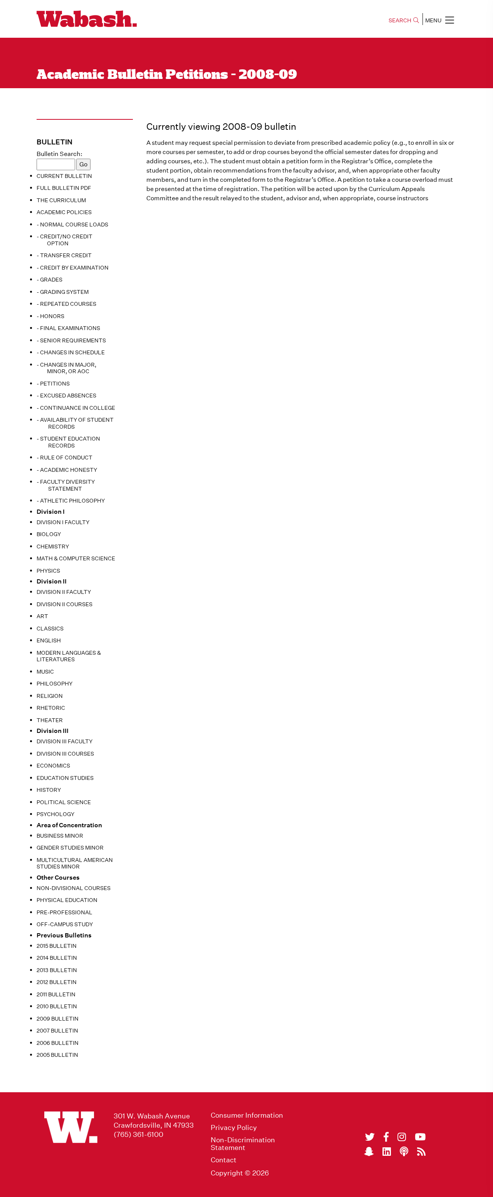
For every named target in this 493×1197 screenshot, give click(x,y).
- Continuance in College (76, 407)
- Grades (49, 279)
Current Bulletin (64, 176)
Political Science (64, 802)
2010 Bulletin (57, 1006)
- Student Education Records (68, 442)
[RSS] (421, 1151)
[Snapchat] (369, 1151)
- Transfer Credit (64, 255)
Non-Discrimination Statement (243, 1144)
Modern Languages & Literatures (69, 656)
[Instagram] (401, 1137)
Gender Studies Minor (70, 847)
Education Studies (65, 778)
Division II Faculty (64, 591)
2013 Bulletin (57, 970)
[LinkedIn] (386, 1151)
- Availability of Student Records (75, 423)
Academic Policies (64, 212)
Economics (53, 765)
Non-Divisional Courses (74, 888)
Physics (48, 570)
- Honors (50, 316)
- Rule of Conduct (64, 457)
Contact (223, 1160)
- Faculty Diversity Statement (66, 485)
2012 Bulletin (57, 982)
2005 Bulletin (57, 1054)
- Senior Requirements (71, 340)
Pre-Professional (64, 912)
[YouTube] (420, 1137)
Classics (50, 628)
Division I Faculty (63, 522)
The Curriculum (61, 200)
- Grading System (63, 291)
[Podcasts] (404, 1151)
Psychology (55, 814)
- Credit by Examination (73, 267)
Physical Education (67, 900)
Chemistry (53, 546)
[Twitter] (370, 1137)
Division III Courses (65, 753)
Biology (49, 534)
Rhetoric (51, 707)
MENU (433, 20)
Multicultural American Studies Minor (75, 863)
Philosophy (54, 683)
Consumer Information (247, 1115)
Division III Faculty (64, 741)
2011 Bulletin (56, 994)
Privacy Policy (234, 1128)
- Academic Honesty (67, 469)
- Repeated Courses (66, 303)
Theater (50, 720)
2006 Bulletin (58, 1042)
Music (45, 671)
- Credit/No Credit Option (64, 240)
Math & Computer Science (76, 558)
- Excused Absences (66, 395)
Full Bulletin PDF (64, 187)
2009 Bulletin (58, 1018)
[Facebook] (386, 1137)
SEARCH (400, 20)
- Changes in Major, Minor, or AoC (66, 368)
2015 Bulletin (57, 945)
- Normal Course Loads (72, 224)
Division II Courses (64, 604)
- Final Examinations (68, 328)
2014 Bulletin (57, 957)
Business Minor (60, 835)
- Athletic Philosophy (71, 500)
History (49, 789)
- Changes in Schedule (71, 352)
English (49, 640)
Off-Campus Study (65, 924)
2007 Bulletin (57, 1030)
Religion (50, 695)
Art (42, 616)
